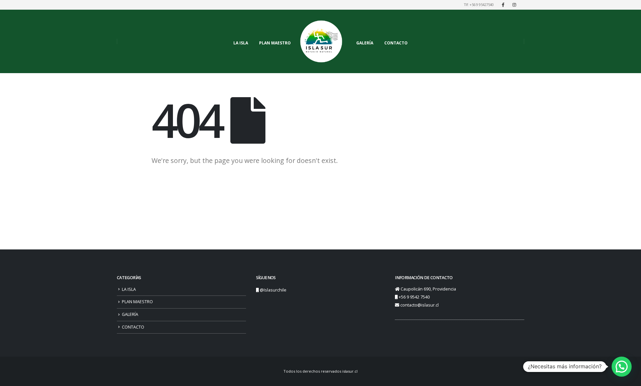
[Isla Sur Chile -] (321, 41)
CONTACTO (396, 43)
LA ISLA (240, 43)
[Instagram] (514, 4)
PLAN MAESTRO (275, 43)
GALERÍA (364, 43)
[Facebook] (503, 4)
